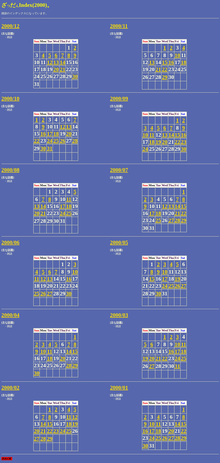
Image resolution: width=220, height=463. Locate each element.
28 (75, 141)
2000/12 (10, 26)
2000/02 (10, 387)
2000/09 (119, 98)
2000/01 (119, 387)
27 (171, 220)
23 (183, 142)
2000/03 (119, 315)
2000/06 (10, 242)
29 (164, 77)
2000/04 (10, 315)
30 (75, 76)
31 (49, 148)
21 (62, 69)
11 (151, 135)
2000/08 (10, 170)
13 (56, 62)
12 (49, 62)
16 (171, 62)
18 (183, 62)
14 (62, 62)
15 (164, 62)
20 (56, 69)
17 (49, 134)
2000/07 (119, 170)
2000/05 (119, 242)
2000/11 (119, 26)
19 (158, 142)
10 (177, 55)
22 (164, 69)
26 (62, 141)
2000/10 (10, 98)
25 (56, 141)
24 (49, 141)
